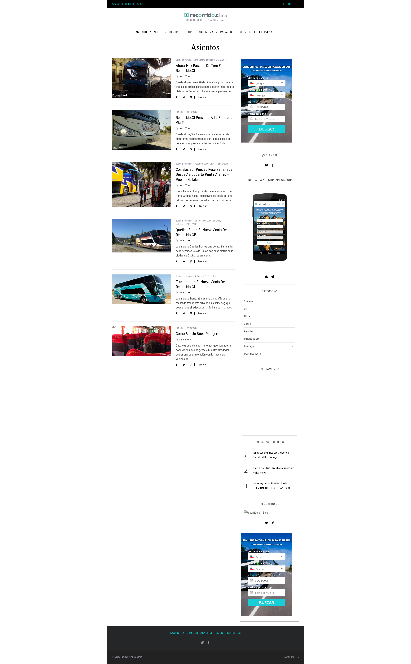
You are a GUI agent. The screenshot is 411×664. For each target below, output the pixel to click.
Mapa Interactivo (252, 353)
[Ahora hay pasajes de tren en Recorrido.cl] (141, 78)
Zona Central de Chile (203, 60)
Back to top (289, 657)
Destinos (180, 60)
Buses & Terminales (185, 163)
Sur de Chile (209, 163)
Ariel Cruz (184, 76)
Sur (245, 308)
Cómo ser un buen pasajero (197, 333)
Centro (247, 323)
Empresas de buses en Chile (207, 220)
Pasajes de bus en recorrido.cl (127, 4)
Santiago (248, 301)
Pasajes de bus (251, 338)
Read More (203, 97)
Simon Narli (185, 339)
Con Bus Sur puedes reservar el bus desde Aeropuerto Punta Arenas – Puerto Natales (204, 174)
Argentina (249, 331)
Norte (247, 316)
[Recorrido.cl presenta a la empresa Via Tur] (141, 130)
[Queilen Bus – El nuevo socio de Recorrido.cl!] (141, 235)
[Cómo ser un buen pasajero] (141, 341)
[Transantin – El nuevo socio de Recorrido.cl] (141, 289)
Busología (249, 346)
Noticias (188, 60)
